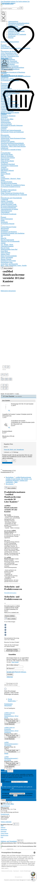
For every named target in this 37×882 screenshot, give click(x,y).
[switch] (33, 879)
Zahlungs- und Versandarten (9, 841)
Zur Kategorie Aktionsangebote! (10, 41)
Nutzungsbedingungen (19, 788)
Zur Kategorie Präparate (7, 223)
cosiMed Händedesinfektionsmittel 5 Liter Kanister (11, 744)
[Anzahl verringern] (4, 460)
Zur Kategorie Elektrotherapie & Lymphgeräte (14, 194)
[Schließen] (1, 377)
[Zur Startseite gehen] (7, 4)
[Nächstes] (8, 366)
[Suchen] (18, 8)
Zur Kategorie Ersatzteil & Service (10, 186)
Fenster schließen (9, 616)
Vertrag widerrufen (6, 822)
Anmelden (9, 674)
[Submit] (1, 784)
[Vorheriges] (5, 366)
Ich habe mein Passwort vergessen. (16, 672)
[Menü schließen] (1, 50)
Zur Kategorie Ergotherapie (8, 214)
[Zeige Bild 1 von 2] (3, 369)
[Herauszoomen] (2, 379)
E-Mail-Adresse (6, 781)
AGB (15, 795)
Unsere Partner (4, 833)
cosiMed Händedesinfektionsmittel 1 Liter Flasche (11, 758)
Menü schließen (8, 268)
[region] (18, 341)
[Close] (1, 469)
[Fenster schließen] (5, 603)
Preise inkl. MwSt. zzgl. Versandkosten (14, 449)
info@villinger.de (5, 806)
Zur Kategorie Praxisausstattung (10, 80)
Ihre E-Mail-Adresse (13, 665)
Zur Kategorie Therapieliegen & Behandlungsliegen (15, 48)
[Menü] (1, 6)
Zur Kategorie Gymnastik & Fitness (11, 149)
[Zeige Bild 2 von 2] (5, 369)
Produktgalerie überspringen (8, 704)
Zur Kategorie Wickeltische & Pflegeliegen (13, 72)
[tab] (19, 480)
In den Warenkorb (7, 463)
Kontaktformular (5, 814)
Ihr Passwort (11, 668)
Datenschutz (4, 829)
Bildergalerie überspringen (8, 291)
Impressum (3, 831)
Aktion (3, 780)
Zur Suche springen (21, 1)
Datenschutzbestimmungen (17, 793)
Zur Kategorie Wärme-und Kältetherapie (12, 132)
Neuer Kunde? (15, 662)
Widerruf (3, 827)
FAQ (2, 837)
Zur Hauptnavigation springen (15, 2)
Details (6, 753)
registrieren (7, 74)
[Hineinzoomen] (10, 379)
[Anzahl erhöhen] (14, 460)
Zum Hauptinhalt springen (8, 1)
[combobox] (9, 8)
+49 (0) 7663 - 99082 (8, 804)
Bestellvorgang (4, 835)
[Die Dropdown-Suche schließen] (21, 8)
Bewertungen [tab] (10, 484)
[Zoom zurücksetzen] (6, 379)
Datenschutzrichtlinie (6, 788)
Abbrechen (10, 677)
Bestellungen (26, 76)
